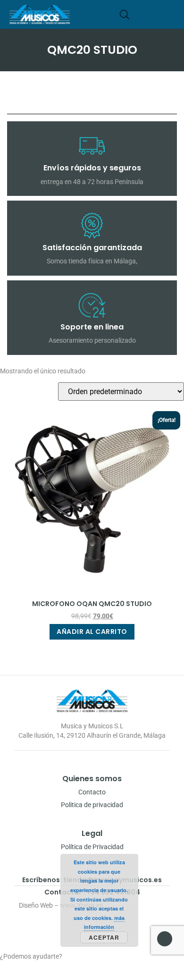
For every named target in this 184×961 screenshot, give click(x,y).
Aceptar (104, 937)
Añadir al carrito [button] (92, 631)
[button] (171, 14)
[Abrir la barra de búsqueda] (124, 14)
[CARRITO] (139, 14)
